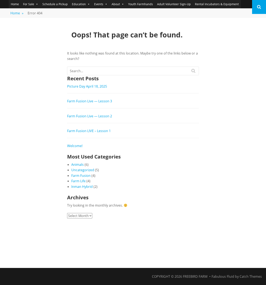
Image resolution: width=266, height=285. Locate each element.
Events (98, 4)
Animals (77, 164)
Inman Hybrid (82, 186)
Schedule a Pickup (55, 4)
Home (15, 4)
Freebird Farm (195, 276)
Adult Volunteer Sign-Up (174, 4)
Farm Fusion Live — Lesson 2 (89, 116)
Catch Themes (251, 276)
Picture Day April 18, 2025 (87, 86)
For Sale (28, 4)
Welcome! (75, 146)
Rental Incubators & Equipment (217, 4)
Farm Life (78, 181)
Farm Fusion (81, 175)
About (116, 4)
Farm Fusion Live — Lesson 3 (89, 101)
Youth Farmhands (140, 4)
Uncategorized (82, 170)
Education (79, 4)
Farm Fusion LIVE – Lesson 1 (89, 131)
